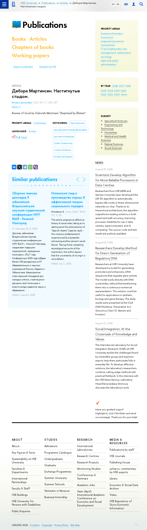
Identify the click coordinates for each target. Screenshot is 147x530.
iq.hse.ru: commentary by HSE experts (123, 470)
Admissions (50, 446)
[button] (28, 185)
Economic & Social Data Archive (124, 486)
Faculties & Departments (20, 470)
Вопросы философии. (22, 102)
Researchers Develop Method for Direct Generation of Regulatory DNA (116, 253)
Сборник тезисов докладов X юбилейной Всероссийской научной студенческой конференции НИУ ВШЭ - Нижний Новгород (28, 208)
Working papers (30, 55)
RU (113, 4)
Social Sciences (113, 148)
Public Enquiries (21, 511)
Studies (50, 439)
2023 (117, 90)
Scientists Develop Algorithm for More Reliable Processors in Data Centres (116, 180)
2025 (103, 90)
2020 (110, 94)
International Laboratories (85, 447)
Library (114, 478)
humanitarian (108, 45)
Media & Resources (119, 441)
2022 (123, 90)
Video (113, 495)
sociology (106, 56)
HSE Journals (117, 456)
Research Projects (88, 462)
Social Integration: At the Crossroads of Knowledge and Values (116, 334)
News (99, 163)
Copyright (46, 525)
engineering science (112, 41)
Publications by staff (122, 449)
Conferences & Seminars (86, 476)
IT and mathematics (111, 49)
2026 (128, 86)
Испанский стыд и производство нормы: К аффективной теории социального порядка (68, 199)
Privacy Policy (61, 525)
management (108, 52)
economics (107, 37)
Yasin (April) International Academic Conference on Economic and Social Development (91, 498)
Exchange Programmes (57, 471)
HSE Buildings (20, 495)
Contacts (34, 525)
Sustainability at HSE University (24, 460)
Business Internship (55, 497)
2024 (110, 90)
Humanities (111, 132)
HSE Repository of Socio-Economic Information (121, 504)
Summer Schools (54, 484)
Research (85, 439)
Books (19, 39)
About (17, 439)
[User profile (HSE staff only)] (133, 4)
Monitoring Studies (88, 468)
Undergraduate (53, 459)
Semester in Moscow (57, 491)
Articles (38, 39)
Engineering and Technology (111, 126)
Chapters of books (33, 47)
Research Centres (88, 456)
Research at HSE (47, 66)
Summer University (55, 478)
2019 (117, 94)
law (125, 49)
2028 (115, 86)
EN (118, 4)
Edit (136, 524)
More (124, 94)
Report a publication (23, 66)
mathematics (124, 52)
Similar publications (34, 179)
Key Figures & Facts (23, 452)
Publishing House (120, 462)
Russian (32, 131)
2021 (103, 94)
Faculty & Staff (21, 488)
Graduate (50, 465)
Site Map (75, 525)
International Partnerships (19, 480)
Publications (44, 25)
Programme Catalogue (58, 452)
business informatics (112, 33)
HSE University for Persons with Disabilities (26, 502)
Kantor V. (16, 106)
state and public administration (109, 62)
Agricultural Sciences (116, 121)
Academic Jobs (86, 485)
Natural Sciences (114, 144)
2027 (121, 86)
